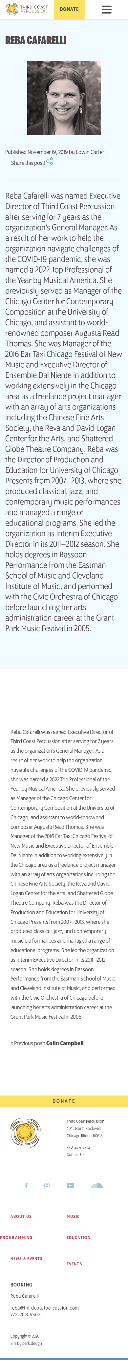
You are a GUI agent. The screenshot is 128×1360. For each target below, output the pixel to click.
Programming (16, 1237)
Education (79, 1237)
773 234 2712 (78, 1147)
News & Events (27, 1258)
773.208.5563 (26, 1314)
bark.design (32, 1344)
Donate (64, 1101)
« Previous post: (47, 1043)
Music (73, 1216)
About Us (21, 1216)
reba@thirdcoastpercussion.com (45, 1308)
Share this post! (28, 163)
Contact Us (75, 1155)
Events (74, 1264)
